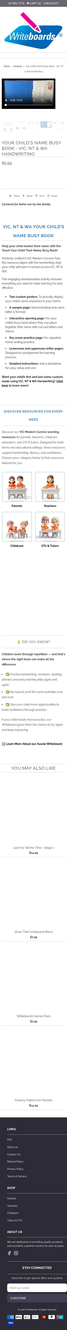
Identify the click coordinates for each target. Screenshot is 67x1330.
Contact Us (13, 1154)
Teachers (12, 1205)
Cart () (35, 3)
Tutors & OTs (14, 1220)
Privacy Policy (15, 1169)
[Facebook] (9, 1253)
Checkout (51, 3)
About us (12, 1147)
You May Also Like (33, 768)
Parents (11, 1198)
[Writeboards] (33, 31)
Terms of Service (17, 1176)
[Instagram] (16, 1253)
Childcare (12, 1213)
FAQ (9, 1139)
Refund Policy (15, 1161)
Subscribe (18, 1298)
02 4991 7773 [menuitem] (16, 3)
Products (18, 66)
